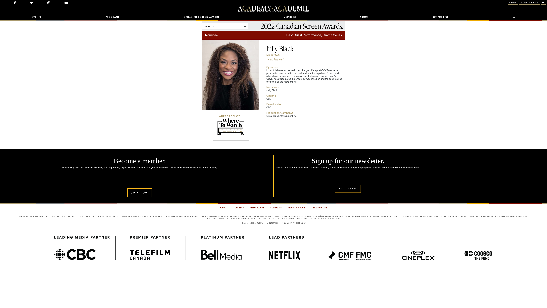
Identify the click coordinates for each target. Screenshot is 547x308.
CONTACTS (276, 207)
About (364, 17)
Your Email (348, 188)
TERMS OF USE (319, 207)
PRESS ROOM (257, 207)
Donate (513, 2)
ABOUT (224, 207)
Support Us (441, 17)
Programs (113, 17)
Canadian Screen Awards (202, 17)
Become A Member (529, 2)
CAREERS (239, 207)
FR (543, 2)
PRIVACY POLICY (296, 207)
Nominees (209, 26)
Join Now (139, 192)
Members (290, 17)
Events (37, 17)
